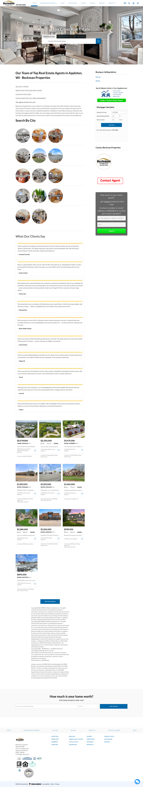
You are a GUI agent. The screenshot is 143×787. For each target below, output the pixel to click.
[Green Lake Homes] (55, 155)
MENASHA (90, 742)
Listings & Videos (114, 730)
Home (34, 3)
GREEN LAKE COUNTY (76, 739)
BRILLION (72, 736)
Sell (79, 36)
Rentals (102, 3)
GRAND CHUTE (109, 736)
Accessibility (46, 784)
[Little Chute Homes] (55, 175)
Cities (62, 3)
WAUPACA (90, 744)
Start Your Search (50, 601)
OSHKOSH (54, 744)
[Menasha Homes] (24, 195)
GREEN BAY (55, 739)
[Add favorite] (35, 450)
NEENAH (107, 742)
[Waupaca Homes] (39, 216)
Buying (83, 3)
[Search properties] (98, 41)
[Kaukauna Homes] (24, 175)
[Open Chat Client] (137, 781)
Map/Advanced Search (48, 3)
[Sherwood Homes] (24, 216)
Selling (92, 3)
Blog (135, 730)
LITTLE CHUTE (73, 742)
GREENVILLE (91, 739)
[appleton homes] (24, 135)
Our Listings (72, 3)
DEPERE (89, 736)
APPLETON (54, 736)
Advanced (64, 36)
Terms (52, 784)
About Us (112, 3)
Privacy (57, 784)
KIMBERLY (54, 742)
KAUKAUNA (108, 739)
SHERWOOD (73, 744)
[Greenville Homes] (40, 155)
